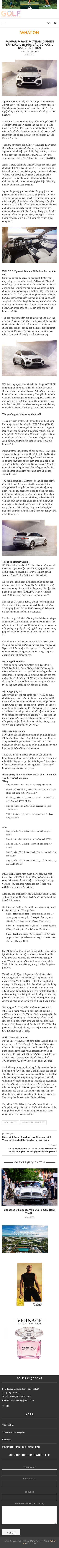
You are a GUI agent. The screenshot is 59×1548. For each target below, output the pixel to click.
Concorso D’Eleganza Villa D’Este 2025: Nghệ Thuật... (29, 1212)
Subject (29, 1492)
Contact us (6, 1440)
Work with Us (8, 1425)
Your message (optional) (29, 1504)
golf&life (34, 51)
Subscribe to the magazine (13, 1432)
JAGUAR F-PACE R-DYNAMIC (33, 1122)
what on (29, 33)
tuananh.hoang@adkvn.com (22, 1400)
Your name (29, 1467)
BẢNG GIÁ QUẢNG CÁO (27, 1447)
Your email (29, 1479)
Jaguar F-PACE (10, 1122)
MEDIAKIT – (8, 1447)
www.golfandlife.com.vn (20, 1396)
